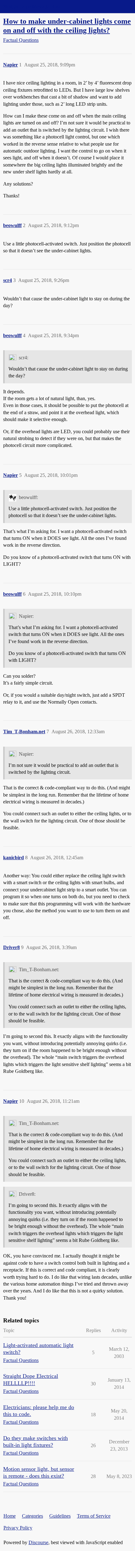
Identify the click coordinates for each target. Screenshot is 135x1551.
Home (9, 1516)
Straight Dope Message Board (33, 6)
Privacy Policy (17, 1527)
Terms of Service (94, 1516)
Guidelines (60, 1516)
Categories (32, 1516)
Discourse (38, 1542)
